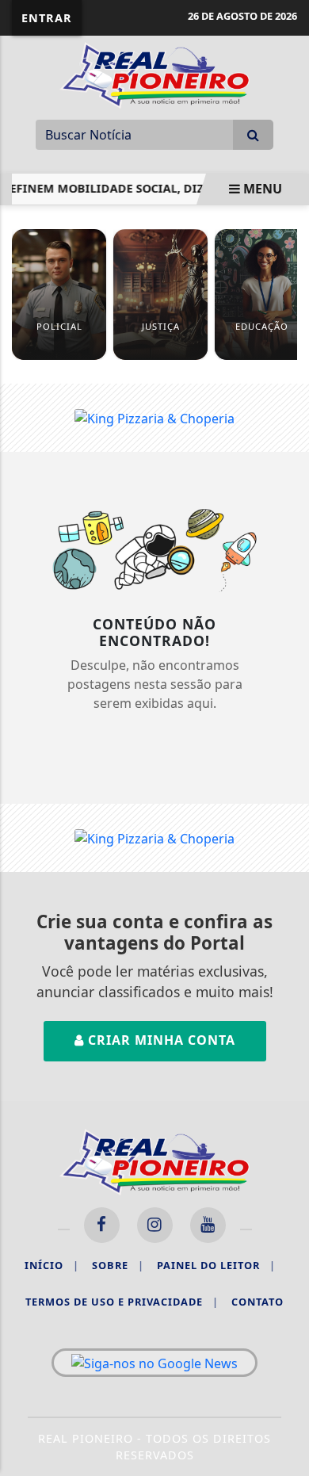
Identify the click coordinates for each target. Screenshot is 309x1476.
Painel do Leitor (216, 1265)
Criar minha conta (159, 1040)
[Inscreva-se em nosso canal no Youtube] (208, 1225)
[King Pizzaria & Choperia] (154, 417)
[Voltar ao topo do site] (285, 812)
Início (52, 1265)
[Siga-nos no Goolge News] (155, 1362)
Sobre (118, 1265)
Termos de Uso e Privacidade (122, 1301)
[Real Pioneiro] (154, 73)
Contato (257, 1301)
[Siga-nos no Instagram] (155, 1225)
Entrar (46, 17)
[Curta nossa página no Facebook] (102, 1225)
